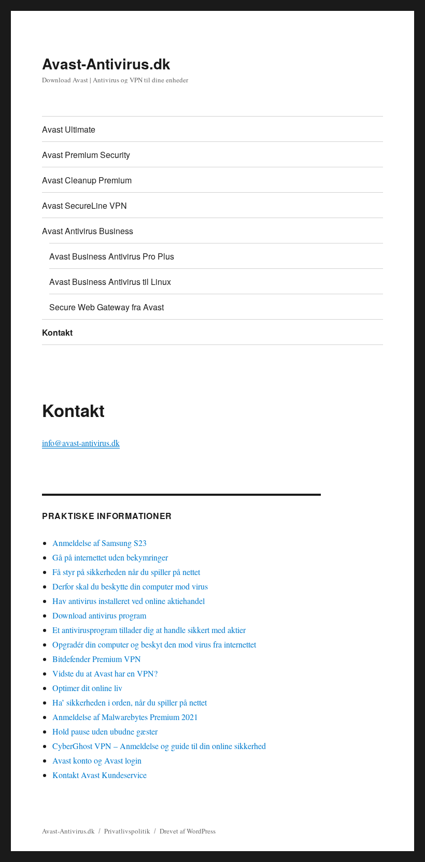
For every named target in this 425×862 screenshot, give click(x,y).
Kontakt (57, 332)
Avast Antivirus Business (87, 231)
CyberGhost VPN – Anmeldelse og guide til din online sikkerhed (159, 745)
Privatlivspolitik (127, 831)
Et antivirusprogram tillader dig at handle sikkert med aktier (149, 629)
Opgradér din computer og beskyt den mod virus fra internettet (154, 644)
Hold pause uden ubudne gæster (105, 731)
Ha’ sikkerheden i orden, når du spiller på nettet (129, 702)
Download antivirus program (99, 615)
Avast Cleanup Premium (87, 180)
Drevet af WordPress (188, 831)
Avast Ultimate (68, 129)
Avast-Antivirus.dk (106, 63)
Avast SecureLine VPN (84, 205)
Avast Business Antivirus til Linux (110, 282)
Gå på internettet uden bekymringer (110, 557)
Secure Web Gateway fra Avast (106, 307)
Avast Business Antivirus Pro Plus (111, 256)
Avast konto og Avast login (96, 760)
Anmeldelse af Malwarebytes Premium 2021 (125, 716)
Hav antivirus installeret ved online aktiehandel (128, 600)
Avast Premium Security (86, 155)
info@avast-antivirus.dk (81, 442)
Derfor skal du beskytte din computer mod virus (130, 586)
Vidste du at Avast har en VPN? (105, 673)
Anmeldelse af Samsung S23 (99, 542)
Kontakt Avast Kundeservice (99, 774)
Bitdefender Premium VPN (96, 658)
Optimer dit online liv (87, 687)
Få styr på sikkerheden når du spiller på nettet (126, 571)
